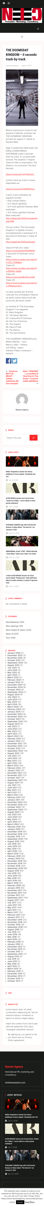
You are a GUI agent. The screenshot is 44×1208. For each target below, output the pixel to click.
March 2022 (13, 765)
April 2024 (12, 704)
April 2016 (12, 939)
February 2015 (14, 971)
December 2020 (14, 802)
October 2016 (13, 924)
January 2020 (13, 829)
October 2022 (14, 748)
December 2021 (14, 773)
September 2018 (15, 868)
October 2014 (13, 978)
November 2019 (14, 834)
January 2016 (13, 944)
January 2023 (13, 741)
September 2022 (15, 751)
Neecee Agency (14, 1066)
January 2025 (13, 682)
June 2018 (12, 875)
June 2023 (12, 729)
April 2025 (12, 675)
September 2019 (15, 839)
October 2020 (14, 807)
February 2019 (14, 856)
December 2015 (14, 946)
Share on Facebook (8, 361)
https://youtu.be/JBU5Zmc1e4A (20, 277)
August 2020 (13, 812)
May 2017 (11, 907)
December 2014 (14, 973)
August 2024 (13, 694)
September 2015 (15, 954)
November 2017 (14, 893)
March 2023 (13, 736)
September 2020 (15, 809)
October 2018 (13, 866)
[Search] (34, 438)
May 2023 (12, 731)
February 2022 (14, 768)
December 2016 (14, 919)
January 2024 (13, 711)
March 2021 (12, 795)
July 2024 (12, 697)
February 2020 (14, 826)
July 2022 (12, 755)
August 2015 (13, 956)
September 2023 (15, 721)
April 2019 (12, 851)
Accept (20, 1202)
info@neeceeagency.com (15, 1082)
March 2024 (13, 707)
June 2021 (12, 787)
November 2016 (14, 922)
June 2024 (12, 699)
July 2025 (12, 667)
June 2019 (12, 846)
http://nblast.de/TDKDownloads (20, 242)
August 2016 (13, 929)
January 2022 (13, 770)
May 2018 (11, 878)
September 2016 (15, 927)
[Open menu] (22, 36)
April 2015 (12, 966)
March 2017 (12, 912)
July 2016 (11, 932)
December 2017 (14, 890)
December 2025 (14, 655)
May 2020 (12, 819)
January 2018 (13, 888)
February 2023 (14, 738)
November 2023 (15, 716)
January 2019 (13, 858)
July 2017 (11, 902)
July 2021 (11, 785)
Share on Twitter (14, 361)
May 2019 (11, 848)
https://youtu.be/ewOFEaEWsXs (20, 250)
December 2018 (14, 861)
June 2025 (12, 670)
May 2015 (11, 964)
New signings (12, 626)
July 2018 (11, 873)
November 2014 (14, 976)
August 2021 (13, 782)
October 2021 (13, 777)
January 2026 (13, 653)
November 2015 (14, 949)
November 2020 (15, 804)
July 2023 (12, 726)
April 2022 (12, 763)
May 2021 (11, 790)
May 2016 (11, 937)
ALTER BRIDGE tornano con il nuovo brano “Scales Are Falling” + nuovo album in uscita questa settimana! (20, 500)
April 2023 (12, 733)
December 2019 (14, 831)
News (8, 634)
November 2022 (15, 746)
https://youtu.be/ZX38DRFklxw (21, 189)
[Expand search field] (38, 29)
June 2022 (12, 758)
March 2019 (12, 853)
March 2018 (12, 883)
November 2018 (14, 863)
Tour (8, 637)
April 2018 (12, 880)
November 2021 (14, 775)
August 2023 (13, 724)
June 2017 (12, 905)
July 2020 (12, 814)
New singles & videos (16, 630)
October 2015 (13, 951)
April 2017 (12, 910)
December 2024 (14, 684)
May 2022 (12, 760)
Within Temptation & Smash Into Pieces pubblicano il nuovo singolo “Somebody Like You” (21, 474)
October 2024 (14, 689)
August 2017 (13, 900)
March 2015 (12, 968)
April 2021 (12, 792)
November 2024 (15, 687)
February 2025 (14, 680)
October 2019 (13, 836)
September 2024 (15, 692)
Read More (29, 1202)
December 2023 (14, 714)
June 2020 (12, 817)
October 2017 (13, 895)
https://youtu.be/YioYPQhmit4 (20, 174)
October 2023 (14, 719)
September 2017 (15, 897)
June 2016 (12, 934)
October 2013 (13, 981)
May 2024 (12, 702)
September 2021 (15, 780)
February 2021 (14, 797)
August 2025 (13, 665)
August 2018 (13, 871)
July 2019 (11, 844)
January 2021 (13, 800)
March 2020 (13, 824)
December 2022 (14, 743)
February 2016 (14, 941)
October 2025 (14, 660)
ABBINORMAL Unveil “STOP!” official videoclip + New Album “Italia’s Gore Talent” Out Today (21, 552)
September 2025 (15, 662)
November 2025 (15, 658)
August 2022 (13, 753)
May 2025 (12, 672)
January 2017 (13, 917)
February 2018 (14, 885)
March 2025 (13, 677)
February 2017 (14, 915)
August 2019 (13, 841)
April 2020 (12, 822)
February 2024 (14, 709)
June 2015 (12, 961)
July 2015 (11, 959)
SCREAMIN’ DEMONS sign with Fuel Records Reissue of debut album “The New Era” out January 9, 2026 (21, 527)
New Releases (12, 622)
